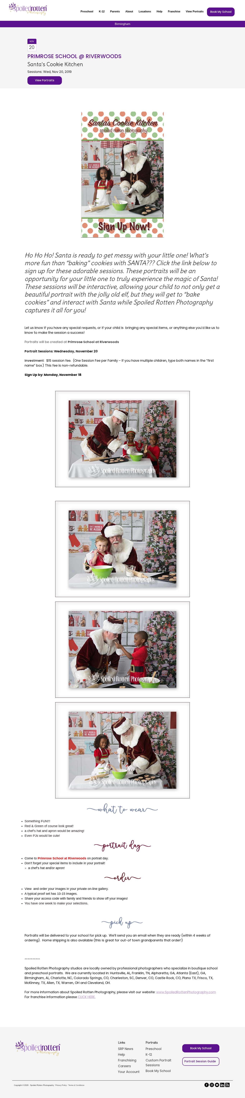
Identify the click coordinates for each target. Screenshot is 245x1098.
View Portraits (195, 11)
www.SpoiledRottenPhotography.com (186, 992)
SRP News (125, 1049)
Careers (124, 1066)
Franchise (174, 11)
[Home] (27, 9)
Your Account (129, 1071)
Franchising (127, 1060)
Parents (115, 11)
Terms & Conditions (76, 1085)
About (129, 11)
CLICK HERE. (86, 997)
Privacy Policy (61, 1085)
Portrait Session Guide (200, 1061)
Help (159, 11)
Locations (145, 11)
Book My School (221, 12)
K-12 (102, 11)
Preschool (87, 11)
